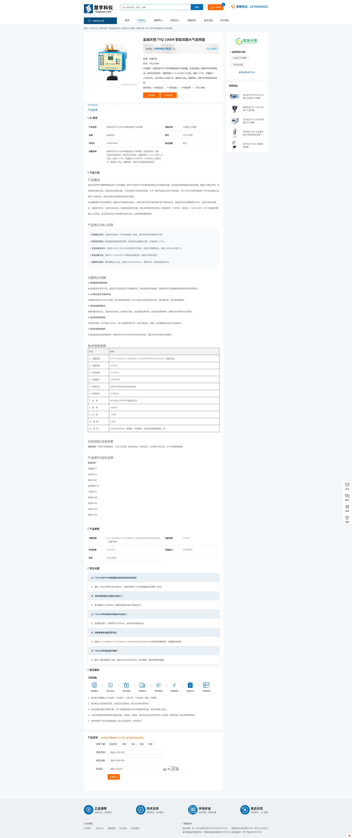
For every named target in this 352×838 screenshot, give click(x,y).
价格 (133, 744)
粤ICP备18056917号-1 (252, 832)
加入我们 (123, 828)
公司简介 (88, 828)
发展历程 (111, 828)
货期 (124, 744)
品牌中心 (158, 20)
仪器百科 (191, 20)
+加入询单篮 (211, 48)
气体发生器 (238, 64)
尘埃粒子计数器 (239, 57)
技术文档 (208, 20)
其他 (150, 744)
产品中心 (141, 20)
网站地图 (135, 828)
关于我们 (224, 20)
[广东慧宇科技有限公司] (98, 8)
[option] (113, 61)
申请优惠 (168, 95)
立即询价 (151, 95)
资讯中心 (174, 20)
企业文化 (99, 828)
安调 (142, 744)
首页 (127, 20)
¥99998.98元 (162, 49)
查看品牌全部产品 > (247, 72)
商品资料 (113, 744)
